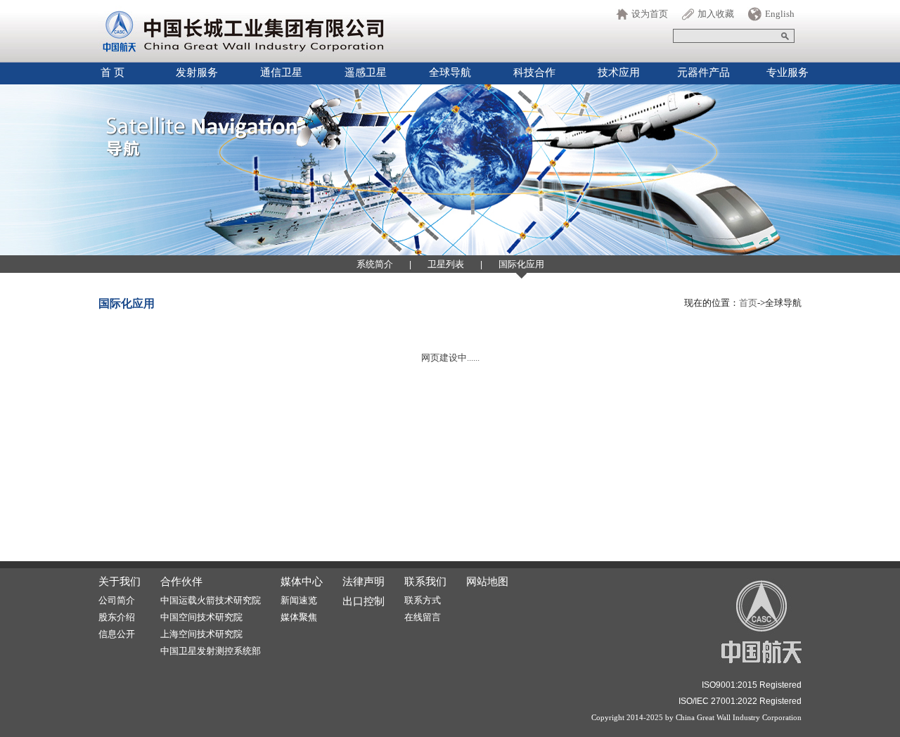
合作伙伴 (181, 581)
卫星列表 (446, 264)
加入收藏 (716, 13)
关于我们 (119, 581)
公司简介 (116, 600)
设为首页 (649, 13)
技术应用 (619, 72)
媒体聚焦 (299, 617)
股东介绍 (116, 617)
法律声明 (363, 581)
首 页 (112, 72)
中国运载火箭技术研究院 (210, 600)
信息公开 (116, 634)
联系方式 (422, 600)
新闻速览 (299, 600)
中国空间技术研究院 (201, 617)
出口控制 (363, 601)
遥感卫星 (366, 72)
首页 (748, 302)
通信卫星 (281, 72)
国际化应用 (521, 264)
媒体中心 (302, 581)
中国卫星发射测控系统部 (210, 651)
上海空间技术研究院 (201, 634)
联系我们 (425, 581)
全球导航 (450, 72)
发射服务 (197, 72)
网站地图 (487, 581)
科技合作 (534, 72)
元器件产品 (703, 72)
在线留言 (422, 617)
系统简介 (374, 264)
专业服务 (787, 72)
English (780, 13)
